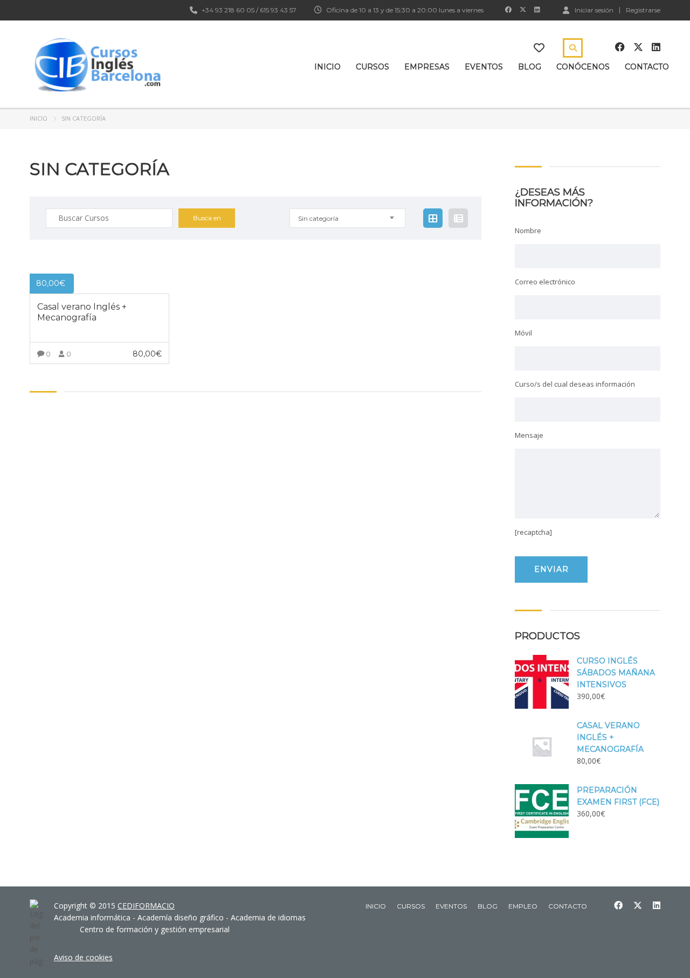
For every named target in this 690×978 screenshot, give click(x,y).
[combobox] (347, 218)
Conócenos (583, 67)
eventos (451, 906)
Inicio (327, 67)
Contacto (647, 67)
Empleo (522, 906)
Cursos (372, 67)
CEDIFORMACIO (146, 905)
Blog (529, 67)
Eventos (484, 67)
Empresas (427, 67)
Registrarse (643, 10)
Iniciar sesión (594, 9)
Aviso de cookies (83, 957)
